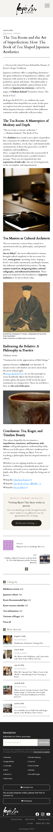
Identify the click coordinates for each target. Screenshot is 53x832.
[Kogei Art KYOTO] (26, 9)
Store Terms (30, 819)
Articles (31, 770)
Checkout (27, 801)
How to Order (34, 766)
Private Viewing (35, 757)
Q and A (32, 761)
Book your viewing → (26, 523)
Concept (7, 766)
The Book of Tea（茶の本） (26, 483)
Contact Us (28, 787)
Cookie (30, 823)
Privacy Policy (16, 819)
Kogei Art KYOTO (14, 373)
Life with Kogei (34, 774)
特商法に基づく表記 (43, 823)
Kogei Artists (9, 761)
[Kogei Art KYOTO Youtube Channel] (48, 814)
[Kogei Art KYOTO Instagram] (43, 814)
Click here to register (41, 752)
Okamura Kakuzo (21, 479)
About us (7, 774)
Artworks (7, 757)
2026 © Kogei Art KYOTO (26, 829)
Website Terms (44, 819)
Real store (8, 778)
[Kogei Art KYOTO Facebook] (37, 814)
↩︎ (31, 479)
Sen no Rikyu (19, 487)
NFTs (6, 770)
